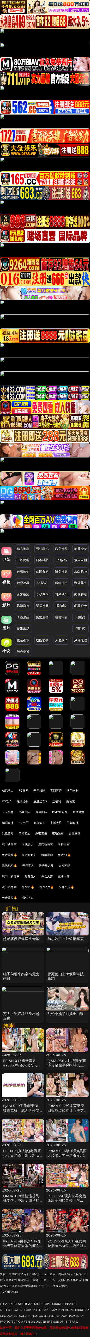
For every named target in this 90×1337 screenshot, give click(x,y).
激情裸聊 (47, 855)
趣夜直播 (41, 833)
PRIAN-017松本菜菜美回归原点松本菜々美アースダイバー (66, 1110)
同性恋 (80, 628)
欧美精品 (61, 549)
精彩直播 (8, 823)
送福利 (56, 801)
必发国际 (74, 833)
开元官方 (28, 866)
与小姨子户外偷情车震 (66, 938)
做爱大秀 (47, 876)
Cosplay (61, 560)
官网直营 (56, 791)
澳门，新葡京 (10, 876)
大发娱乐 (27, 844)
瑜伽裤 (61, 605)
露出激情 (42, 617)
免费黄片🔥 (9, 898)
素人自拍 (80, 560)
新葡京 (70, 801)
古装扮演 (23, 594)
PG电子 (7, 801)
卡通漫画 (23, 617)
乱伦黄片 (8, 833)
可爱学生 (61, 594)
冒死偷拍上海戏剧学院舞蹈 (66, 976)
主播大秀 (56, 823)
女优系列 (42, 594)
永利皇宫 (64, 844)
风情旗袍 (23, 605)
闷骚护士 (80, 605)
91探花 (42, 583)
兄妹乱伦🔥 (66, 887)
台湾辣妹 (23, 571)
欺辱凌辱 (23, 583)
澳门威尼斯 (9, 887)
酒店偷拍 (39, 823)
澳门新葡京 (9, 844)
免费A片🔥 (47, 887)
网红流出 (61, 583)
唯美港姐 (61, 571)
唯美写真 (61, 617)
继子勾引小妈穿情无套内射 (21, 976)
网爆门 (80, 617)
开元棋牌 (39, 791)
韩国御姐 (42, 571)
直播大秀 (64, 876)
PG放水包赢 (60, 812)
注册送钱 (23, 801)
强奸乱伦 (42, 549)
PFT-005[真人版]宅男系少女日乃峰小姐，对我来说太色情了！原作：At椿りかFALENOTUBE (22, 1157)
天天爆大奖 (46, 866)
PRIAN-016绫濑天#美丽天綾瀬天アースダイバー (67, 1155)
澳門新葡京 (45, 844)
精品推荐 (23, 549)
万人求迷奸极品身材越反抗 (21, 1015)
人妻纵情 (61, 640)
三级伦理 (23, 560)
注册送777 (40, 801)
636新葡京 (29, 855)
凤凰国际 (41, 812)
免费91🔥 (28, 887)
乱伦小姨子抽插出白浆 (66, 1013)
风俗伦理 (80, 640)
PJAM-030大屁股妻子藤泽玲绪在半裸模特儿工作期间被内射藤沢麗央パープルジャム (67, 1067)
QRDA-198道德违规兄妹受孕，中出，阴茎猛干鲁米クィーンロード (21, 1200)
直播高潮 (78, 812)
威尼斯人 (8, 791)
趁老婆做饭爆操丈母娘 (21, 938)
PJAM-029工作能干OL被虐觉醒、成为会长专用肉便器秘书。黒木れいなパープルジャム (21, 1112)
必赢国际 (24, 812)
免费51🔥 (64, 855)
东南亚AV (80, 571)
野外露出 (80, 583)
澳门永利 (72, 791)
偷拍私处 (24, 833)
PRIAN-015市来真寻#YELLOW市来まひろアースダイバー (22, 1065)
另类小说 (23, 651)
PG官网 (24, 791)
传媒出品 (23, 628)
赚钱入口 (28, 898)
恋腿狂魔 (80, 594)
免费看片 (30, 876)
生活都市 (23, 640)
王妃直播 (72, 823)
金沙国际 (64, 866)
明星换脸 (42, 605)
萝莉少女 (80, 549)
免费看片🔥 (9, 855)
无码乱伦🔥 (9, 866)
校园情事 (42, 640)
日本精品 (42, 560)
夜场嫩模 (58, 833)
